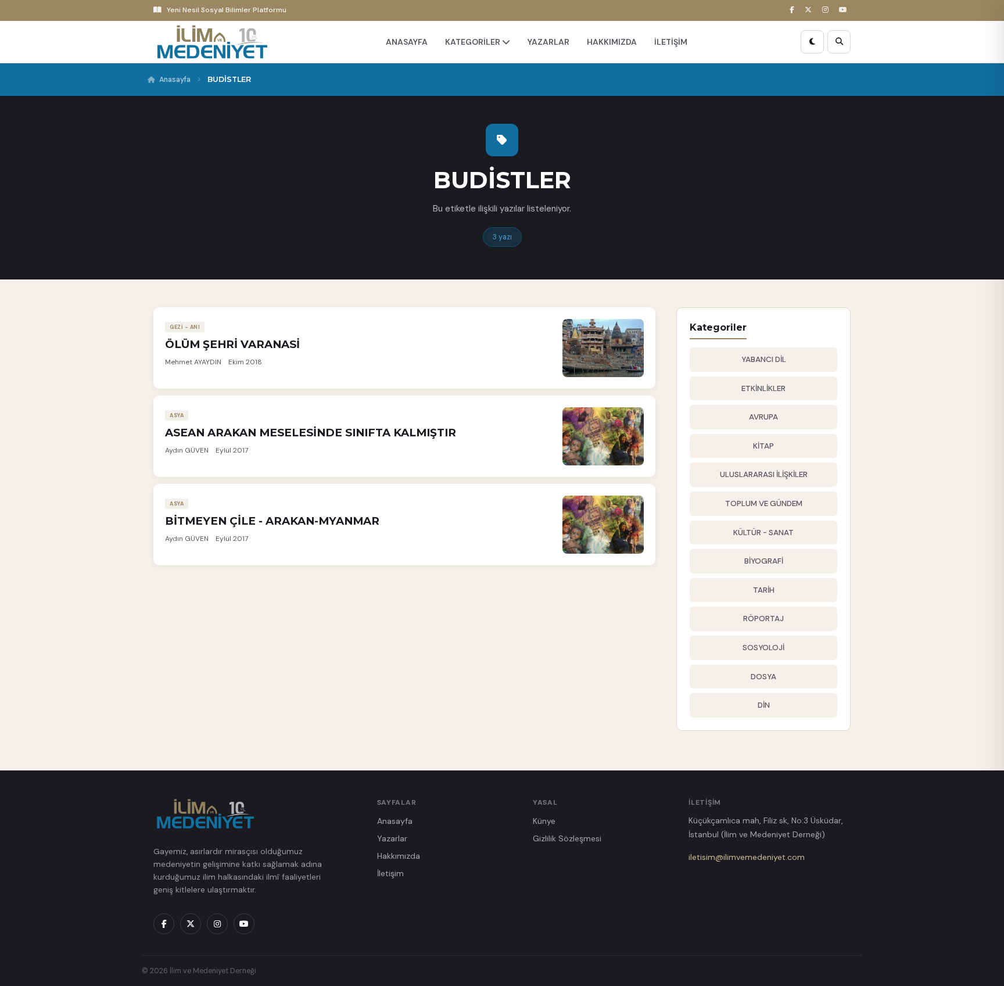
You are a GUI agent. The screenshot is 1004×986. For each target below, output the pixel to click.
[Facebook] (794, 10)
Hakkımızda (398, 856)
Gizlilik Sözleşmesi (567, 838)
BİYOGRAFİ (763, 561)
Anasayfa (175, 79)
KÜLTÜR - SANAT (763, 532)
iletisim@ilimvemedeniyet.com (747, 857)
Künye (544, 821)
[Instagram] (827, 10)
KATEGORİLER (473, 42)
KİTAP (763, 446)
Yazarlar (392, 838)
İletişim (390, 873)
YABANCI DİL (763, 359)
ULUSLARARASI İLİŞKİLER (764, 474)
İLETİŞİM (670, 42)
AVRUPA (763, 417)
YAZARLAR (548, 42)
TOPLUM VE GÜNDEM (763, 503)
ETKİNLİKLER (763, 388)
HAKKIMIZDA (612, 42)
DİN (764, 705)
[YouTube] (845, 10)
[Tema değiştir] (812, 41)
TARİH (763, 590)
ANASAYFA (407, 42)
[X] (810, 10)
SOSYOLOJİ (763, 647)
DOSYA (763, 677)
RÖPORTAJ (763, 618)
